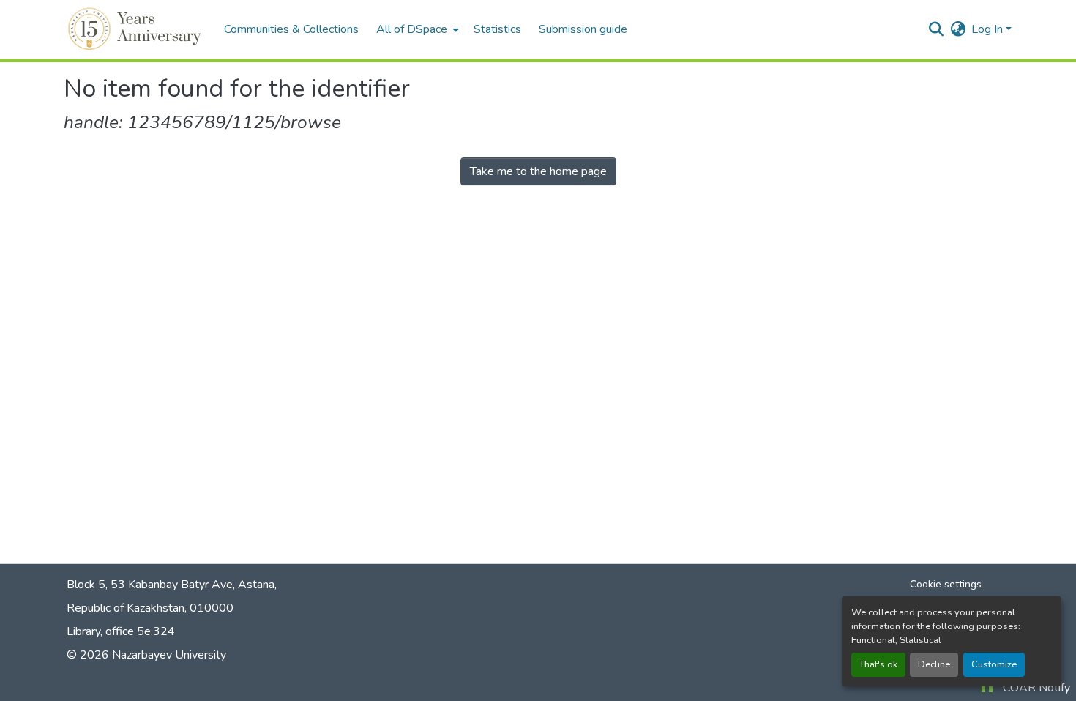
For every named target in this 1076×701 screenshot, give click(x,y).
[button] (136, 29)
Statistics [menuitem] (497, 29)
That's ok (878, 664)
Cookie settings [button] (946, 584)
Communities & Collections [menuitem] (291, 29)
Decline (934, 664)
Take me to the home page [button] (538, 171)
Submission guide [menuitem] (583, 29)
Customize (994, 664)
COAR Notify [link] (1036, 688)
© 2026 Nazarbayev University (146, 655)
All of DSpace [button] (411, 29)
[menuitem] (416, 29)
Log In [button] (988, 29)
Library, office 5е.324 (121, 631)
